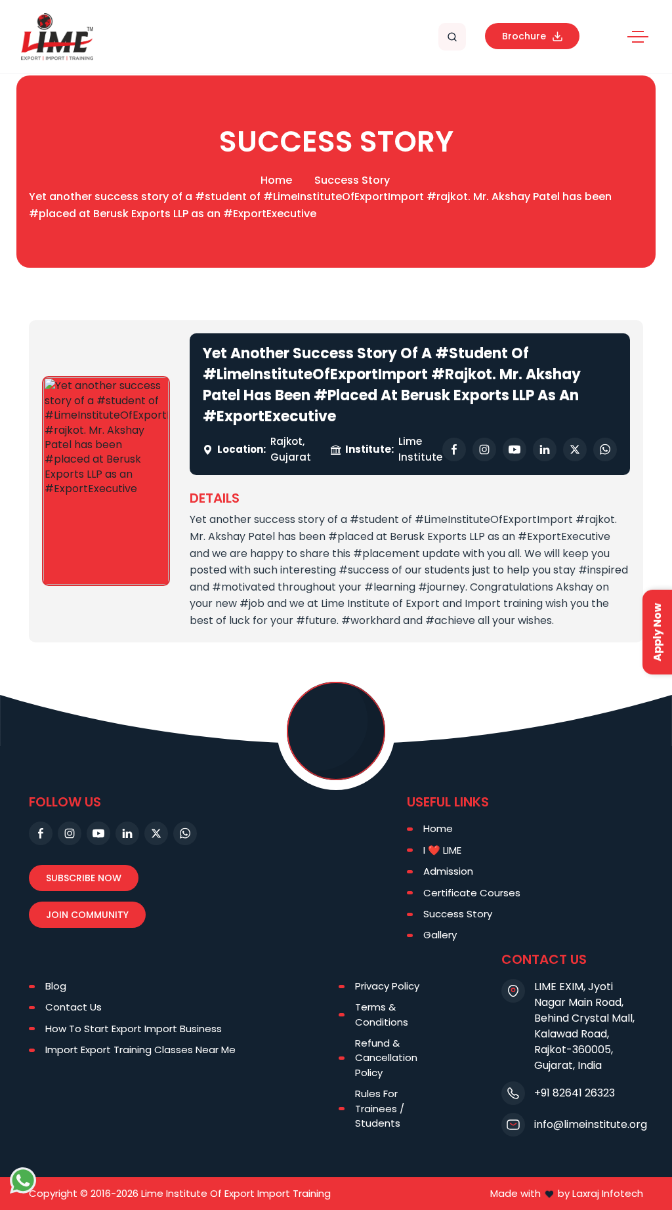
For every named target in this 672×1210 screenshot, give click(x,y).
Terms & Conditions (381, 1014)
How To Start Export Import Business (133, 1028)
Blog (55, 986)
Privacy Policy (387, 986)
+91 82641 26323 (574, 1092)
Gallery (440, 935)
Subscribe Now (83, 878)
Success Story (352, 180)
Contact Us (73, 1007)
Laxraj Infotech (607, 1193)
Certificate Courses (471, 893)
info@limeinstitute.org (590, 1124)
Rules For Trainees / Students (379, 1108)
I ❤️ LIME (442, 850)
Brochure (524, 36)
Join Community (87, 914)
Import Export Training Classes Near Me (140, 1049)
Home (276, 180)
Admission (448, 871)
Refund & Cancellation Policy (386, 1057)
